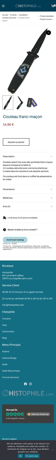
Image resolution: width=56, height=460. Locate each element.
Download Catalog (15, 240)
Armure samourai (10, 377)
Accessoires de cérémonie (22, 246)
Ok (20, 456)
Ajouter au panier (16, 142)
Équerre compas (40, 248)
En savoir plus (32, 456)
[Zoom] (48, 32)
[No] (52, 450)
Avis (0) (6, 206)
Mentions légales (9, 439)
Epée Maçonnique (11, 371)
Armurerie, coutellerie (41, 246)
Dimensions (9, 189)
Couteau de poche (9, 18)
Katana (5, 351)
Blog (4, 338)
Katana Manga (9, 358)
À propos (6, 318)
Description (8, 156)
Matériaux (8, 198)
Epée (4, 364)
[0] (52, 6)
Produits (13, 15)
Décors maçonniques (25, 248)
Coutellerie (23, 15)
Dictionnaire (8, 331)
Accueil (5, 15)
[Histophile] (28, 6)
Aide (4, 325)
